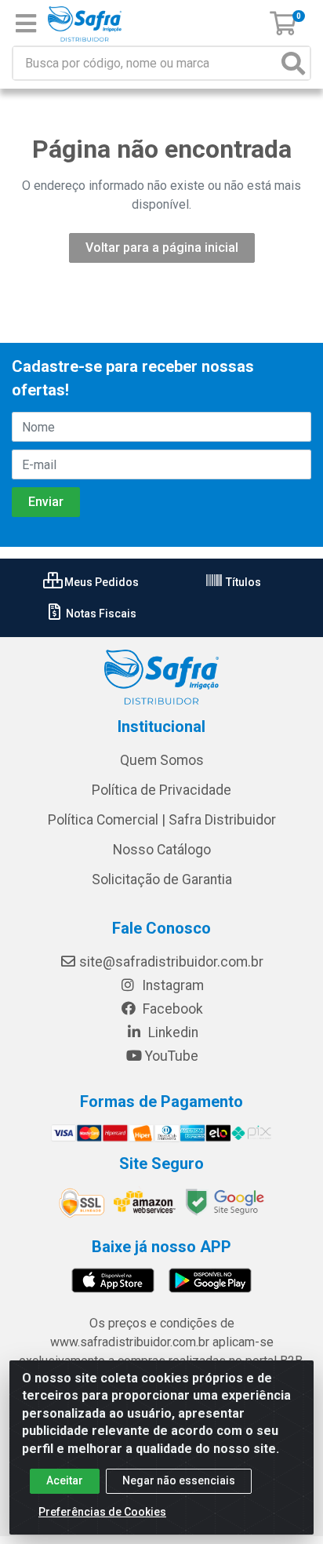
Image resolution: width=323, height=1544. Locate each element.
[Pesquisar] (293, 63)
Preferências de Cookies (102, 1512)
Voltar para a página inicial (161, 247)
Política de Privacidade (161, 790)
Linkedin (171, 1032)
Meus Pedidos (100, 582)
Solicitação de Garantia (162, 879)
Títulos (242, 582)
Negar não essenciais (178, 1480)
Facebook (171, 1009)
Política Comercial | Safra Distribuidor (162, 820)
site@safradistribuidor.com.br (171, 962)
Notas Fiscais (100, 613)
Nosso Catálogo (162, 850)
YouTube (171, 1056)
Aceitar (64, 1480)
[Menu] (26, 23)
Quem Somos (162, 760)
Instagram (171, 985)
